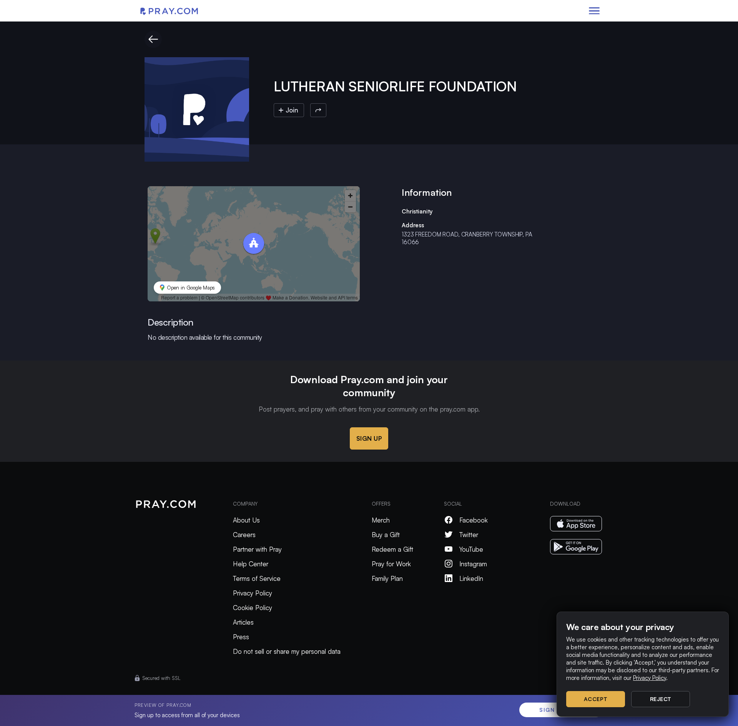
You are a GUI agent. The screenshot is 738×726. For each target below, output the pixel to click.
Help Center (250, 564)
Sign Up (369, 438)
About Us (246, 520)
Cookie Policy (252, 608)
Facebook (473, 520)
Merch (381, 520)
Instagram (473, 564)
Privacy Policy (252, 593)
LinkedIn (471, 578)
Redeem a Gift (392, 549)
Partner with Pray (257, 549)
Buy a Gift (386, 535)
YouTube (471, 549)
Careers (244, 535)
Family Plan (387, 578)
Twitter (468, 535)
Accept (596, 699)
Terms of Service (257, 578)
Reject (661, 699)
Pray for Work (391, 564)
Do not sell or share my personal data (287, 651)
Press (241, 637)
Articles (243, 622)
